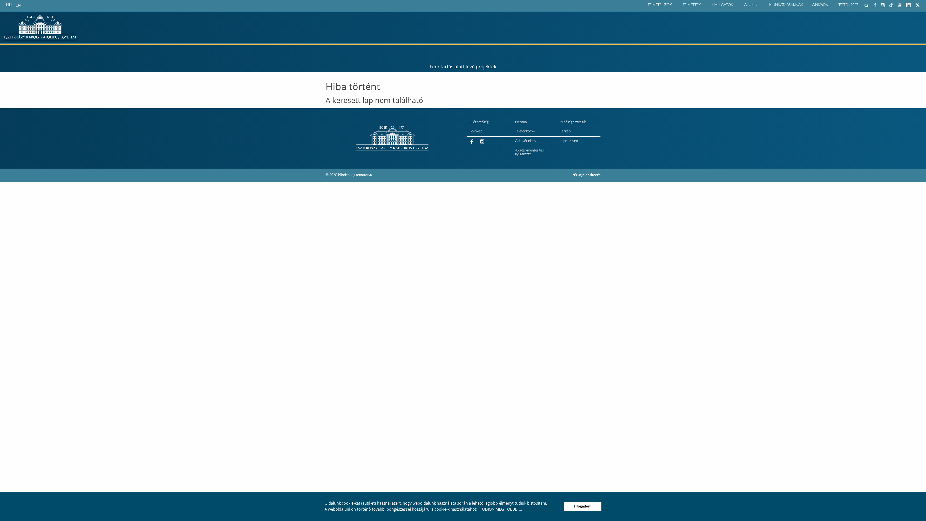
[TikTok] (891, 4)
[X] (917, 4)
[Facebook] (875, 4)
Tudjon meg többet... (501, 509)
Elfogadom (583, 506)
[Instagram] (883, 4)
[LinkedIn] (908, 4)
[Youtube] (899, 4)
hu (9, 5)
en (18, 5)
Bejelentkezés (589, 174)
